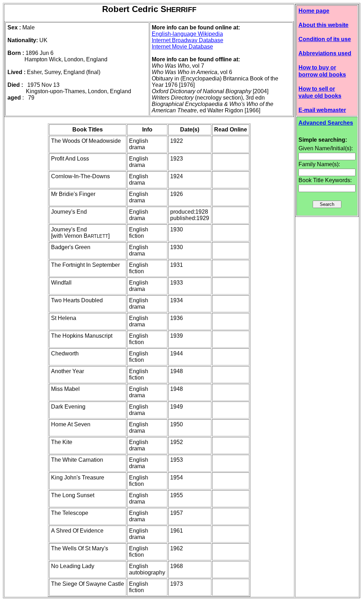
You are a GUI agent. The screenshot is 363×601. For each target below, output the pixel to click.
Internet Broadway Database (187, 40)
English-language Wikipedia (187, 34)
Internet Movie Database (182, 47)
